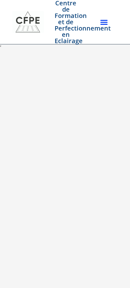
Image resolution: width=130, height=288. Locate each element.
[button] (104, 22)
